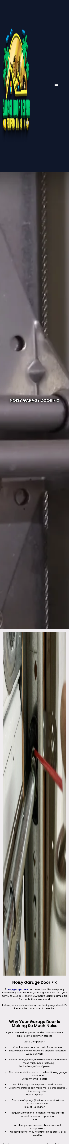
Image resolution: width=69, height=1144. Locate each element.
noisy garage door (17, 989)
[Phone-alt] (63, 345)
